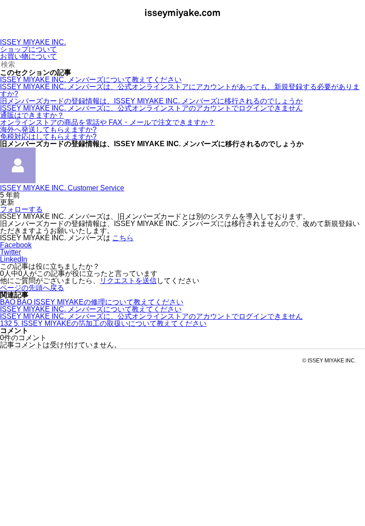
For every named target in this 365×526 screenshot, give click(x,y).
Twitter (10, 252)
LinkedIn (13, 259)
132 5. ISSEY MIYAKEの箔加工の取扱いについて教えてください (103, 323)
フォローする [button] (21, 209)
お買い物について (28, 56)
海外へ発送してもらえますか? (48, 129)
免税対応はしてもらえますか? (48, 136)
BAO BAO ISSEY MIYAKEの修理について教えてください (91, 302)
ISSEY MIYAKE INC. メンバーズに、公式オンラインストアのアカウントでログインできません (151, 108)
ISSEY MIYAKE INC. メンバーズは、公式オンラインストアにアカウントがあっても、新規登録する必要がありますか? (180, 90)
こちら (123, 238)
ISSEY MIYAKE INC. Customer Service (62, 188)
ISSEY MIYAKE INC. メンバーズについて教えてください (91, 79)
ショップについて (28, 49)
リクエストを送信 (128, 280)
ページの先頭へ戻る (32, 288)
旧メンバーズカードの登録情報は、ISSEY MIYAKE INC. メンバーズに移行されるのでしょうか (151, 101)
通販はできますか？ (32, 115)
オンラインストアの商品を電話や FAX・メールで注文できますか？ (107, 122)
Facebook (16, 245)
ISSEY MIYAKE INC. (33, 42)
